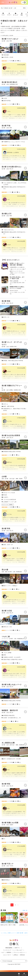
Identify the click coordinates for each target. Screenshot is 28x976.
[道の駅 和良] (14, 546)
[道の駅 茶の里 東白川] (14, 101)
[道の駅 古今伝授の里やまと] (14, 187)
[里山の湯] (14, 587)
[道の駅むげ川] (14, 233)
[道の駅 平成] (14, 143)
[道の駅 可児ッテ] (14, 881)
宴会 (22, 14)
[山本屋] (14, 499)
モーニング (15, 15)
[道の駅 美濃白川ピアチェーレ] (14, 407)
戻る (3, 2)
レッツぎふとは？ (18, 950)
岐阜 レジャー (12, 933)
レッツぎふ (4, 933)
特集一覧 (25, 910)
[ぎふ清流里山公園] (14, 760)
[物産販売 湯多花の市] (14, 724)
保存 (25, 40)
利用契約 (9, 952)
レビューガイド (7, 954)
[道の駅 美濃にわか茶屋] (14, 840)
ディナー (9, 14)
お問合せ (15, 954)
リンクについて (7, 950)
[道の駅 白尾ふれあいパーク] (5, 694)
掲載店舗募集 (8, 947)
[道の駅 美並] (14, 319)
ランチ (3, 14)
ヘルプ (2, 952)
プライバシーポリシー (19, 952)
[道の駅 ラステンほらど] (14, 58)
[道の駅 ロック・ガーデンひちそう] (14, 361)
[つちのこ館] (14, 657)
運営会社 (22, 954)
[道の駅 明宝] (5, 793)
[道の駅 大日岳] (5, 620)
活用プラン (17, 947)
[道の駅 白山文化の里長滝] (14, 453)
